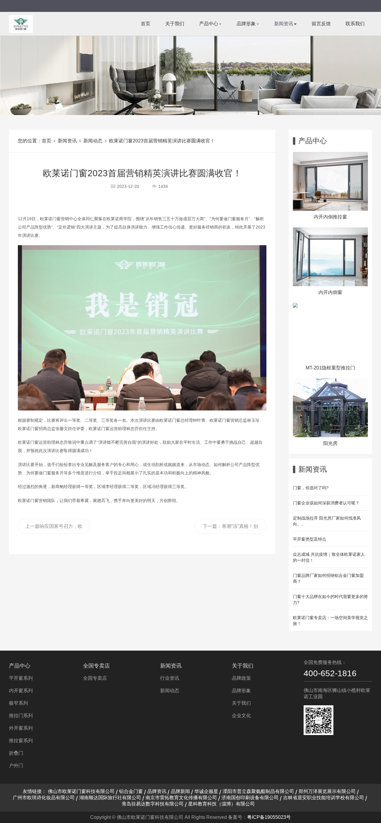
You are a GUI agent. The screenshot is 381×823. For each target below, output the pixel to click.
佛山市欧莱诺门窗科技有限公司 (81, 791)
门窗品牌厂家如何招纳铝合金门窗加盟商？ (328, 578)
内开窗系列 (21, 690)
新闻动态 (92, 140)
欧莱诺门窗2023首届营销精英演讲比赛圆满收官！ (162, 140)
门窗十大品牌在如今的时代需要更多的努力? (330, 599)
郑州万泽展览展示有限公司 (327, 791)
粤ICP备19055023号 (269, 817)
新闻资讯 (283, 23)
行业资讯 (169, 678)
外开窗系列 (21, 728)
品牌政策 (241, 678)
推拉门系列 (21, 715)
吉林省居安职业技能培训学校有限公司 (323, 797)
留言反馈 (321, 23)
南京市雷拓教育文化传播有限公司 (181, 797)
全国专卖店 (96, 666)
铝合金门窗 (131, 791)
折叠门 (16, 753)
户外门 (16, 765)
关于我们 (174, 23)
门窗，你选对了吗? (311, 487)
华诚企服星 (206, 791)
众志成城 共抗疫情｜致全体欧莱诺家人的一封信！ (329, 557)
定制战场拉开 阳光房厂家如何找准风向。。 (327, 521)
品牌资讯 (156, 791)
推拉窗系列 (21, 740)
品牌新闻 (180, 791)
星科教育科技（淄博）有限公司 (221, 803)
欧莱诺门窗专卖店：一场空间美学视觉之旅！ (330, 620)
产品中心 (208, 23)
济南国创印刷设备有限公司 (250, 797)
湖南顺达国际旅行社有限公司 (110, 797)
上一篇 (53, 529)
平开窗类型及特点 (309, 539)
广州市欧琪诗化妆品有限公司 (44, 797)
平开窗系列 (21, 678)
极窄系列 (18, 703)
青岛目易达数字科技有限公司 (153, 803)
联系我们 (355, 23)
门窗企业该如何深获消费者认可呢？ (326, 503)
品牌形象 (246, 23)
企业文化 (241, 715)
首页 (145, 23)
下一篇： (230, 529)
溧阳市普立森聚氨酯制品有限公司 (258, 791)
